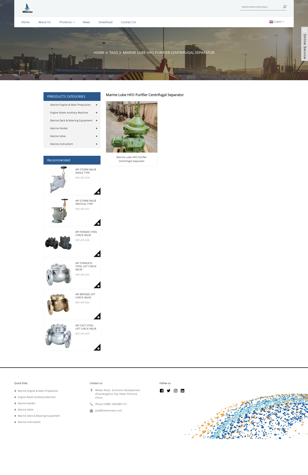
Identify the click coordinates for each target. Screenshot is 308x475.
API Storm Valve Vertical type (85, 202)
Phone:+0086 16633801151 (111, 404)
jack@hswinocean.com (108, 410)
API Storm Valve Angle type (85, 171)
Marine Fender (59, 128)
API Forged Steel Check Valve (86, 233)
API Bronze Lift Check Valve (85, 295)
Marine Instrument (61, 144)
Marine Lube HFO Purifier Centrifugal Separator (132, 159)
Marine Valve (58, 136)
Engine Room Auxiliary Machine (69, 112)
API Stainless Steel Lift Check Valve (85, 266)
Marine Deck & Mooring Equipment (71, 120)
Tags (113, 52)
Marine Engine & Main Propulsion (70, 104)
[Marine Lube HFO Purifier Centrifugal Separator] (131, 127)
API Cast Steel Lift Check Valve (85, 327)
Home (99, 52)
